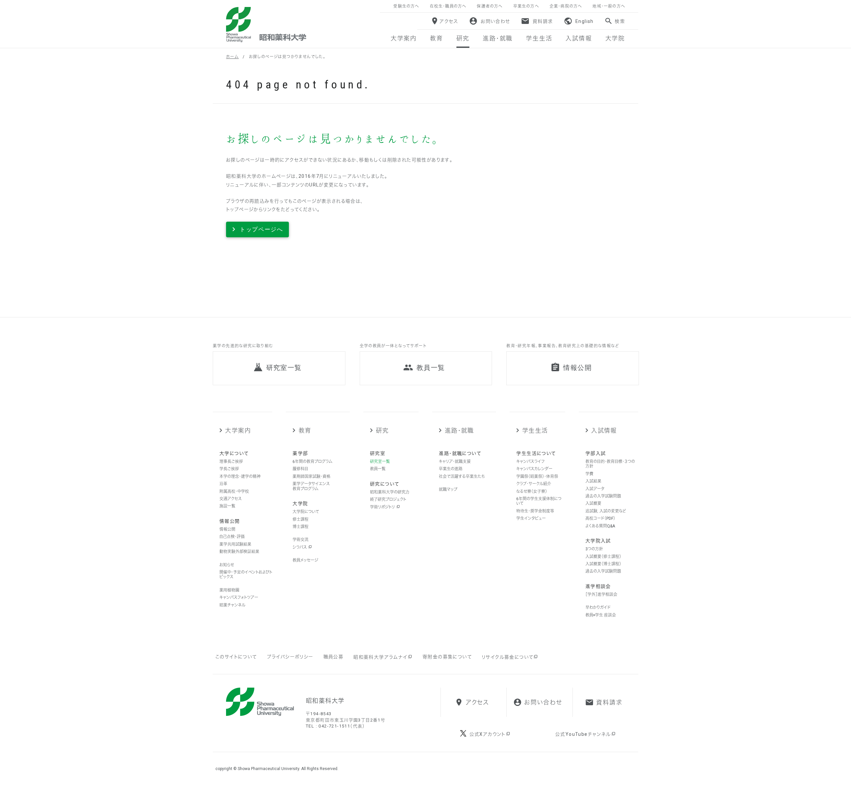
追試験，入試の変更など (605, 511)
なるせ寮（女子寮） (531, 491)
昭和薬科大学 (266, 24)
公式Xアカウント (487, 734)
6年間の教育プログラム (312, 461)
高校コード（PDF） (600, 518)
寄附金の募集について (447, 656)
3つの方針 (594, 549)
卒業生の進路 (450, 469)
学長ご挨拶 (229, 469)
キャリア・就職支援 (455, 461)
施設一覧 (227, 506)
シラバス (300, 547)
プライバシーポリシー (290, 656)
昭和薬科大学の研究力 (389, 492)
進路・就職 (459, 430)
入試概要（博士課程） (603, 564)
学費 (589, 474)
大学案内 (238, 430)
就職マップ (448, 489)
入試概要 (593, 503)
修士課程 (300, 519)
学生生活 (535, 430)
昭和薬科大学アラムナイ (380, 657)
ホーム (232, 57)
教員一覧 (378, 469)
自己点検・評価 (232, 536)
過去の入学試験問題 (603, 496)
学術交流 (300, 539)
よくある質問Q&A (600, 526)
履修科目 (300, 469)
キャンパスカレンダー (534, 469)
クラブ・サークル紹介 (533, 484)
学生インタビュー (531, 518)
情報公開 (227, 529)
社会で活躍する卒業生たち (462, 476)
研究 (382, 430)
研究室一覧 (380, 461)
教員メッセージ (305, 560)
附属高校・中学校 (234, 491)
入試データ (594, 489)
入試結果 (593, 481)
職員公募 (333, 656)
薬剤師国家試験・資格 (311, 476)
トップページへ (261, 229)
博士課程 (300, 526)
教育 (305, 430)
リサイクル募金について (507, 657)
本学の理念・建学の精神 (240, 476)
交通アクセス (230, 499)
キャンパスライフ (530, 461)
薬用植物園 (229, 590)
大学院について (306, 511)
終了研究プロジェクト (388, 499)
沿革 (223, 484)
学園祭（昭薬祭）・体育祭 (537, 476)
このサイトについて (236, 656)
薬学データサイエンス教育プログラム (311, 486)
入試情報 (604, 430)
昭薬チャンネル (232, 605)
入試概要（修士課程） (603, 556)
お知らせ (226, 565)
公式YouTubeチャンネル (583, 734)
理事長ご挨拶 (231, 461)
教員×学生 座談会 (600, 615)
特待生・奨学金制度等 (535, 511)
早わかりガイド (598, 607)
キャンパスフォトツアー (238, 597)
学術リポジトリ (383, 507)
